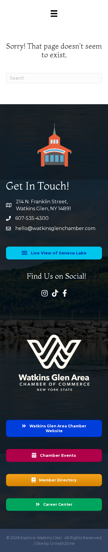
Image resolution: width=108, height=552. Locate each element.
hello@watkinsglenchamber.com (55, 228)
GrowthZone (62, 543)
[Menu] (54, 13)
